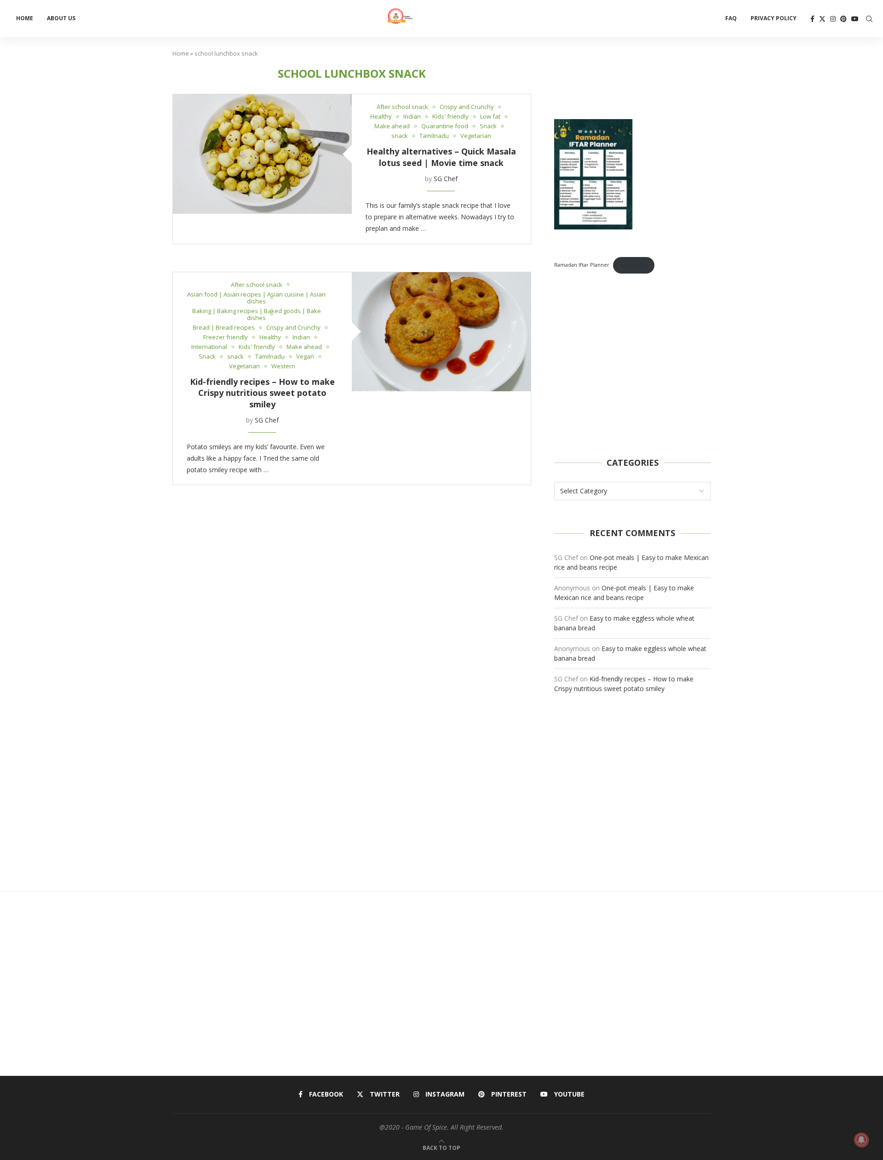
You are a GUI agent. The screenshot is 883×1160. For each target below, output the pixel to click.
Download (634, 265)
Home (24, 18)
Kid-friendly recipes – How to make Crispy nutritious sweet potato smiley (262, 393)
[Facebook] (812, 18)
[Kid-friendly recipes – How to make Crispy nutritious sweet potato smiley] (441, 331)
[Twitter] (822, 18)
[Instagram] (833, 18)
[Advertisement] (632, 365)
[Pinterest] (843, 18)
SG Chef (446, 178)
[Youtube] (855, 18)
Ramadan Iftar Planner (581, 265)
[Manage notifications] (861, 1139)
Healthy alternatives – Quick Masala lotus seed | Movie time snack (441, 157)
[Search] (869, 18)
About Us (61, 18)
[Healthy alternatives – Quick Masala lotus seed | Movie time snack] (262, 153)
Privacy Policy (774, 18)
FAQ (731, 18)
